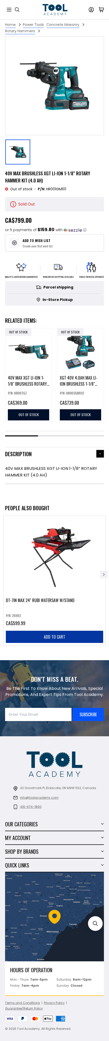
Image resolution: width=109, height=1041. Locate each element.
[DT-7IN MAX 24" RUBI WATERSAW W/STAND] (54, 580)
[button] (45, 230)
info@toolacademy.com (39, 797)
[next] (104, 574)
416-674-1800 (31, 807)
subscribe (88, 714)
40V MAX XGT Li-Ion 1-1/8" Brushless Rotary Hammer (27, 384)
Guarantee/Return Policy (24, 1008)
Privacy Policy (54, 1003)
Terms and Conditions (22, 1003)
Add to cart (54, 637)
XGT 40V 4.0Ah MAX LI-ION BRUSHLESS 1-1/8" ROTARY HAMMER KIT (78, 384)
